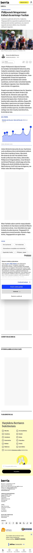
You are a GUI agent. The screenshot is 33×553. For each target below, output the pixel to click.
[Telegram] (6, 523)
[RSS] (23, 523)
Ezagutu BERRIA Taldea (6, 494)
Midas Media (4, 517)
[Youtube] (20, 523)
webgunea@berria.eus (12, 487)
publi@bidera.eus (11, 489)
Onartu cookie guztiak (16, 286)
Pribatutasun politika (5, 507)
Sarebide (3, 501)
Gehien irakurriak (8, 337)
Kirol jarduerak (7, 244)
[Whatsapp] (2, 523)
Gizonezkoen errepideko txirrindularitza (14, 248)
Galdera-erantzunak (5, 498)
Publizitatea (3, 497)
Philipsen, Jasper (21, 252)
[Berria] (5, 481)
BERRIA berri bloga (5, 496)
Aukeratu (15, 291)
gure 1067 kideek (12, 263)
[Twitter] (9, 523)
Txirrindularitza (19, 244)
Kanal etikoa (3, 511)
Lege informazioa (5, 506)
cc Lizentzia (3, 510)
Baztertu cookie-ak (16, 296)
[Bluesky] (30, 523)
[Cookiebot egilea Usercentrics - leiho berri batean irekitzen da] (24, 256)
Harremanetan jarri (5, 490)
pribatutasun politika (16, 450)
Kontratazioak (4, 500)
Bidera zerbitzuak (5, 516)
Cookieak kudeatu (23, 282)
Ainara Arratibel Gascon (12, 55)
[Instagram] (16, 523)
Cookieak (3, 508)
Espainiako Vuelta (8, 252)
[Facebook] (13, 523)
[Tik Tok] (27, 523)
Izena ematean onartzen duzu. (16, 450)
